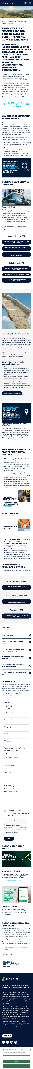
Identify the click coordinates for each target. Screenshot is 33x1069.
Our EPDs (11, 103)
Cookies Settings (16, 1057)
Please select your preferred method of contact (14, 749)
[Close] (30, 1049)
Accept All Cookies (16, 1066)
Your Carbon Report (11, 871)
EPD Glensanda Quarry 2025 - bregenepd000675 (16, 587)
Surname (7, 720)
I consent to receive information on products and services (18, 813)
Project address (9, 765)
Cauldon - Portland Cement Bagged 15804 (16, 248)
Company (7, 727)
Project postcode (10, 757)
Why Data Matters (24, 103)
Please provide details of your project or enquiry (15, 790)
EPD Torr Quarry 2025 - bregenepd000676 (16, 616)
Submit (9, 838)
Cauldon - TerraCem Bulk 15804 (16, 274)
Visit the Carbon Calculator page (13, 917)
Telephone (8, 741)
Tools (19, 21)
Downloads (20, 105)
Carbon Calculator (10, 906)
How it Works (9, 105)
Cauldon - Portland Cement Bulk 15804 (16, 269)
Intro (4, 103)
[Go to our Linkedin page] (4, 1042)
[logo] (6, 3)
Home (5, 21)
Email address (9, 734)
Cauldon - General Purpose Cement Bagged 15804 (16, 254)
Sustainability (12, 21)
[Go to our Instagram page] (16, 1042)
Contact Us (17, 107)
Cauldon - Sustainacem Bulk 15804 (16, 280)
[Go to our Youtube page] (12, 1042)
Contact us (7, 1035)
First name (8, 713)
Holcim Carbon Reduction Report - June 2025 (17, 949)
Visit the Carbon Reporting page (13, 880)
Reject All (16, 1061)
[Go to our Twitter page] (8, 1042)
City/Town (7, 772)
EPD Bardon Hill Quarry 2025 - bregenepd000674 (16, 601)
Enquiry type (8, 706)
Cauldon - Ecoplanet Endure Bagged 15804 (16, 242)
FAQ (27, 105)
